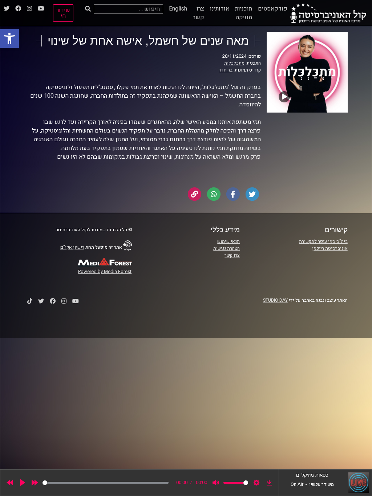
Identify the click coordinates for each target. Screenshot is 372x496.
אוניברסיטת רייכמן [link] (330, 248)
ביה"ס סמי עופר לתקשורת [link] (323, 241)
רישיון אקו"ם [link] (72, 247)
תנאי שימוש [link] (228, 241)
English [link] (178, 8)
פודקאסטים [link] (272, 8)
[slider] (106, 482)
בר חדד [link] (225, 70)
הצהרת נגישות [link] (226, 248)
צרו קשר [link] (198, 13)
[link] (9, 38)
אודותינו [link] (219, 8)
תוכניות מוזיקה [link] (243, 13)
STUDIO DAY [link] (275, 300)
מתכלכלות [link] (234, 63)
